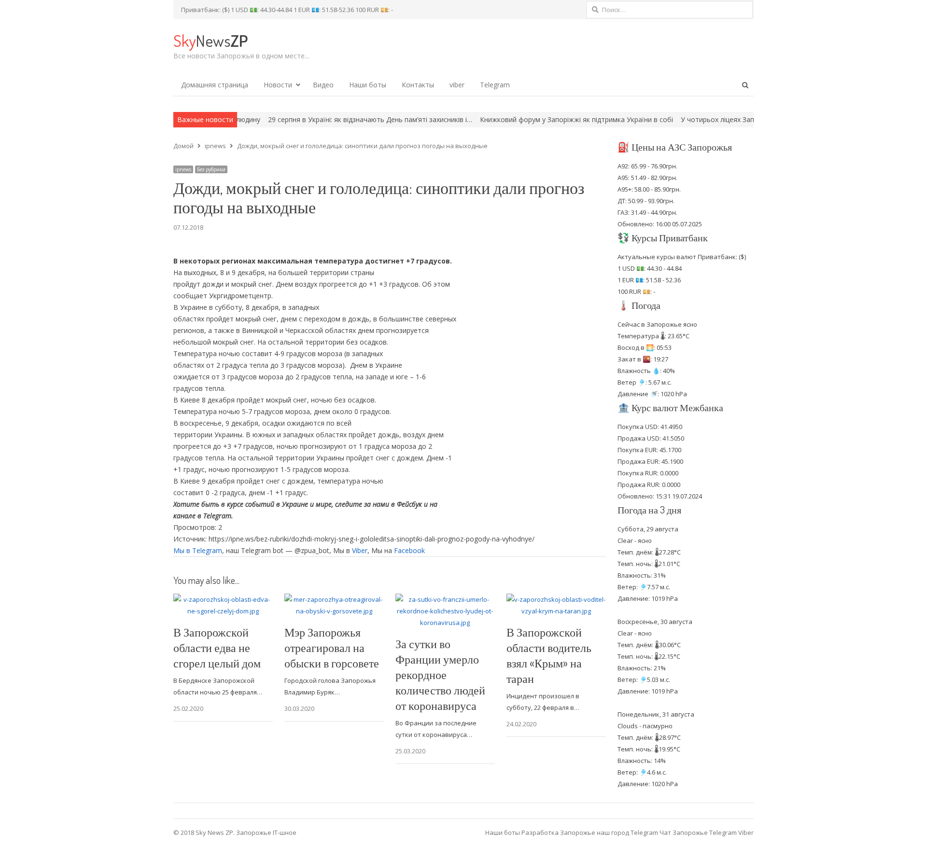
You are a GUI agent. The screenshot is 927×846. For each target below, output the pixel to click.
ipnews (183, 169)
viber (456, 84)
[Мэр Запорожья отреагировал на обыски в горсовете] (334, 599)
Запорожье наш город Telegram (609, 832)
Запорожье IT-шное (266, 832)
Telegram (495, 84)
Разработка (540, 832)
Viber (359, 550)
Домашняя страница (214, 84)
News (210, 40)
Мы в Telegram (197, 550)
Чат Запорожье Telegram (698, 832)
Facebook (409, 550)
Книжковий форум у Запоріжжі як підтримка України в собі (541, 119)
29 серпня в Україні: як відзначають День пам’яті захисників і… (335, 119)
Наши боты (367, 84)
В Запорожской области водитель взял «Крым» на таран (548, 655)
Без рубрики (211, 169)
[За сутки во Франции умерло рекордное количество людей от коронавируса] (445, 599)
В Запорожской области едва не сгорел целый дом (217, 647)
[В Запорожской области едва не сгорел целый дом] (223, 599)
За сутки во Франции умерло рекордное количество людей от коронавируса (440, 674)
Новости (278, 84)
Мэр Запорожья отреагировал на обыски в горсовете (331, 647)
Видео (323, 84)
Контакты (418, 84)
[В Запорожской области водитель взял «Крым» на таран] (556, 599)
